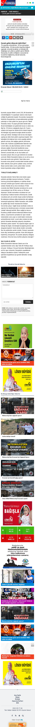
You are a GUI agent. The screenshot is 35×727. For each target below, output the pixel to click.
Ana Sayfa (17, 695)
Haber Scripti (16, 720)
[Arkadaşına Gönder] (14, 37)
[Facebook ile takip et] (12, 715)
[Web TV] (30, 3)
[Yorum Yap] (21, 37)
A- (33, 45)
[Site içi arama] (23, 715)
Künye (18, 697)
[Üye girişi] (19, 715)
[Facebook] (3, 37)
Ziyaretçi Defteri (17, 701)
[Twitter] (7, 37)
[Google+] (10, 37)
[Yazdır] (17, 37)
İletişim (17, 699)
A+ (33, 43)
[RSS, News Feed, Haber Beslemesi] (16, 715)
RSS (17, 703)
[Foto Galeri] (33, 3)
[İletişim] (32, 8)
